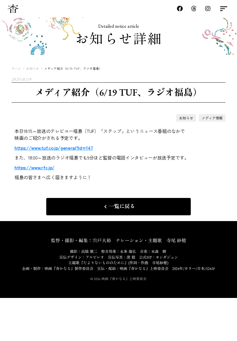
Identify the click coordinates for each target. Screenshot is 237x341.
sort (223, 8)
